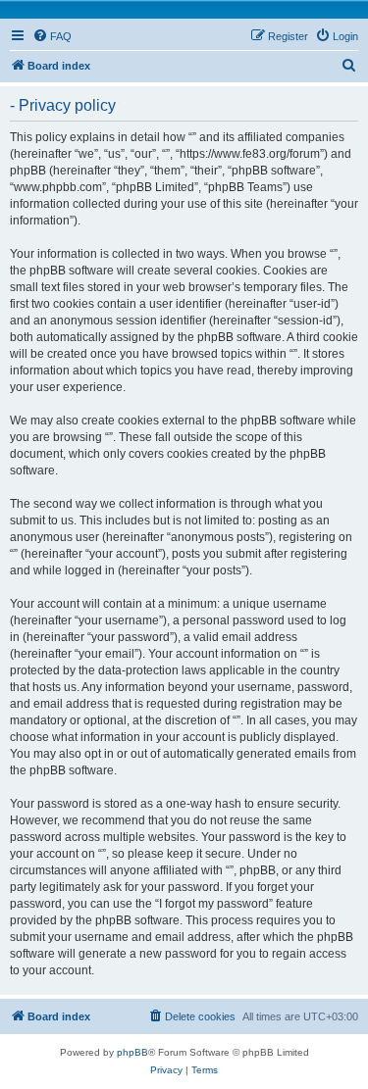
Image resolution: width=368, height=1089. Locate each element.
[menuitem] (52, 36)
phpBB (132, 1052)
